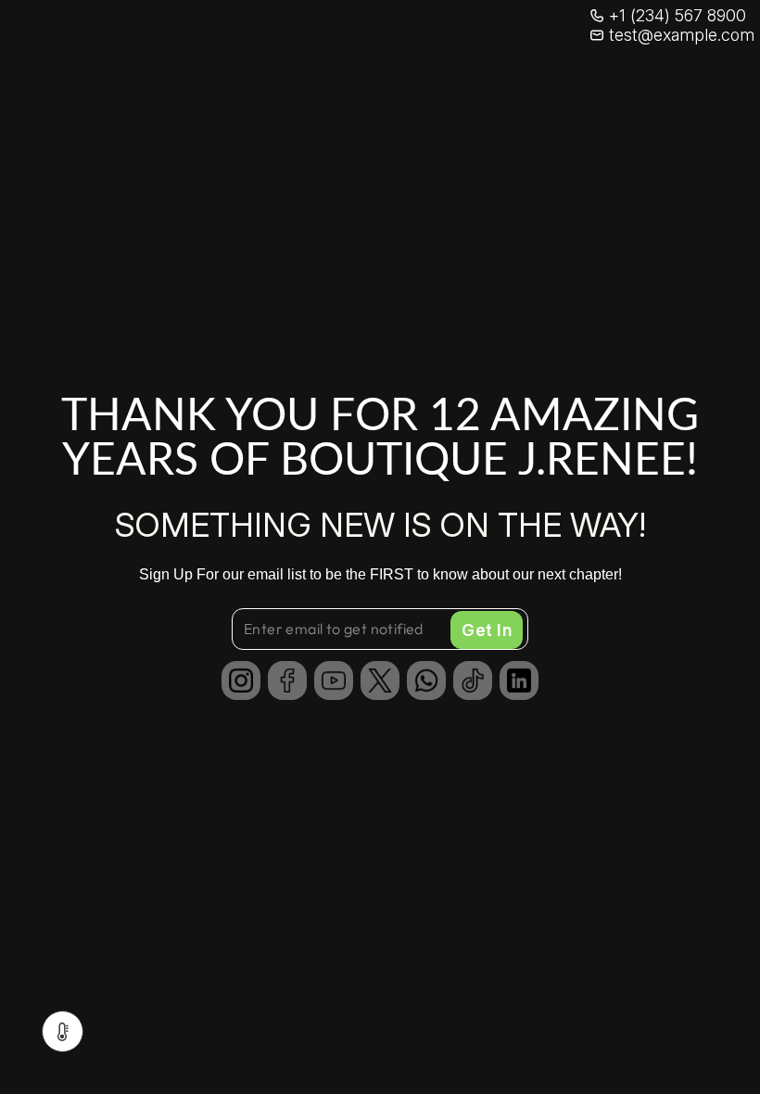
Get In (487, 630)
